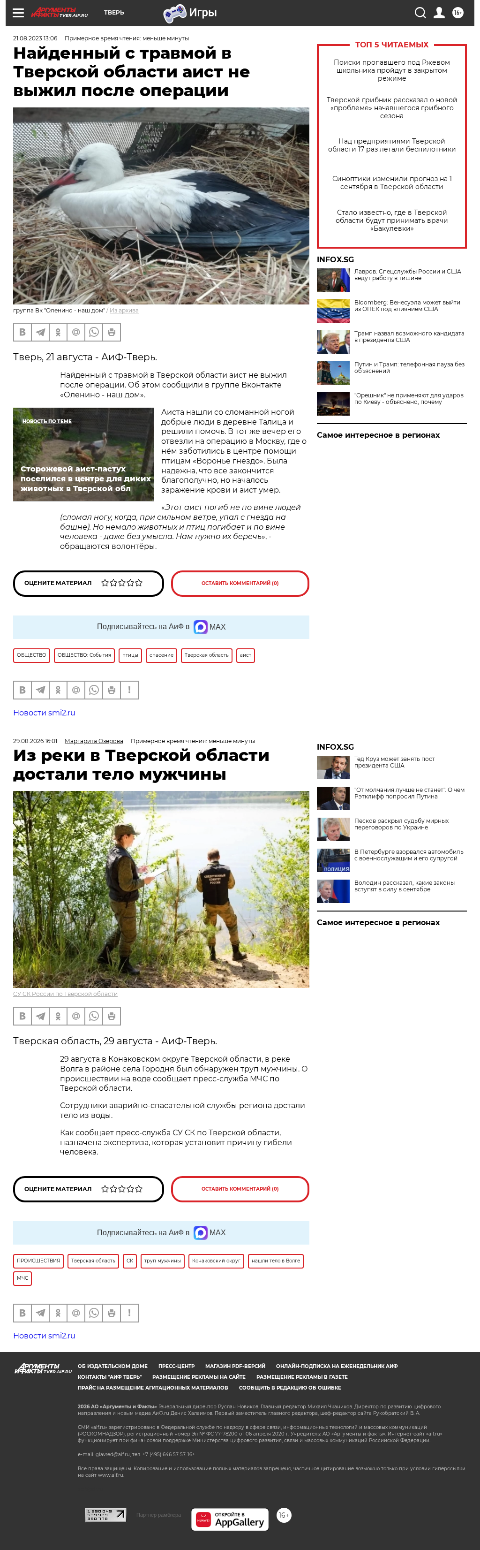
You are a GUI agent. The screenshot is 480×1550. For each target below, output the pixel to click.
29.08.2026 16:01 (35, 741)
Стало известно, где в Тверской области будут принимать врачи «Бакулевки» (392, 221)
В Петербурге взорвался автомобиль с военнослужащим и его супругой (409, 855)
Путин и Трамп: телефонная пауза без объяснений (409, 367)
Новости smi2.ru (44, 712)
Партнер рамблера (158, 1515)
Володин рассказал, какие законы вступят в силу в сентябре (404, 886)
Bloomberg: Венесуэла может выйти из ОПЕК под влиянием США (407, 305)
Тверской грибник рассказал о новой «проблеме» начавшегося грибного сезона (392, 108)
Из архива (124, 310)
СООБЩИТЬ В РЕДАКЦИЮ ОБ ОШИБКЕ (290, 1388)
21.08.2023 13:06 (35, 38)
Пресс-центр (176, 1366)
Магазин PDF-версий (235, 1366)
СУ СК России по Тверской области (65, 993)
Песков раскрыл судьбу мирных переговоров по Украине (401, 824)
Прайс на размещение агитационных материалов (153, 1388)
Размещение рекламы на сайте (199, 1377)
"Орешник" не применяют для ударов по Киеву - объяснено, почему (409, 398)
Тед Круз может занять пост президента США (394, 762)
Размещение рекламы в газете (302, 1377)
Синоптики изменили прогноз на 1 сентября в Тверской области (392, 183)
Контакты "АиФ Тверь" (110, 1377)
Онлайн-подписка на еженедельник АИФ (337, 1366)
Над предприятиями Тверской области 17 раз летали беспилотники (392, 145)
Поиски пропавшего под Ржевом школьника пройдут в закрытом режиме (392, 71)
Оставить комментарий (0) (240, 583)
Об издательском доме (113, 1366)
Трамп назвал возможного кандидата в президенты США (409, 336)
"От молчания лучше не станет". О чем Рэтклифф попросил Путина (409, 793)
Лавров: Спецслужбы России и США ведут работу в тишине (407, 274)
